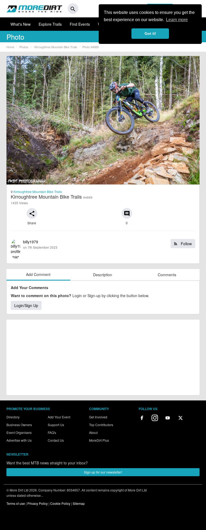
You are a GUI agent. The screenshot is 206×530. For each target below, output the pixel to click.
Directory (13, 417)
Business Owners (19, 424)
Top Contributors (101, 424)
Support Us (56, 424)
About (93, 432)
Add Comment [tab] (38, 274)
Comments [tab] (167, 274)
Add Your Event (59, 417)
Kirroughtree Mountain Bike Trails (37, 191)
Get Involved (98, 417)
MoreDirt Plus (99, 440)
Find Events (80, 24)
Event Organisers (19, 432)
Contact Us (56, 440)
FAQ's (52, 432)
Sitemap (79, 503)
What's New (20, 24)
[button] (32, 213)
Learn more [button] (177, 19)
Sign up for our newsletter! (103, 472)
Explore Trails (50, 24)
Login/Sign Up (26, 305)
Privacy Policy (37, 503)
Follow (186, 243)
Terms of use (15, 503)
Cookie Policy (60, 503)
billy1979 (107, 244)
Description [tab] (102, 274)
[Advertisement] (103, 357)
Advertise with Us (19, 440)
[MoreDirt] (34, 8)
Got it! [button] (150, 33)
